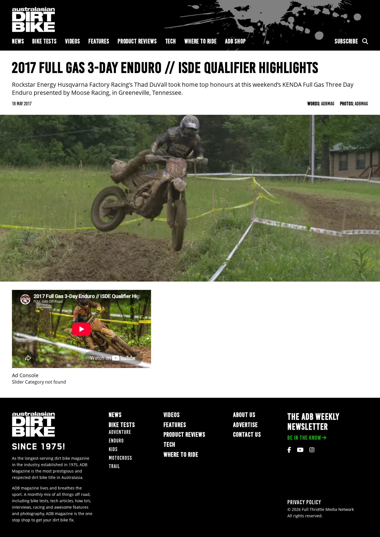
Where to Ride (200, 41)
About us (244, 415)
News (18, 41)
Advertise (245, 425)
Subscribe (346, 41)
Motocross (120, 458)
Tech (170, 41)
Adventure (120, 432)
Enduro (116, 440)
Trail (114, 466)
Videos (72, 41)
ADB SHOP (235, 41)
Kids (113, 449)
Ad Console (25, 375)
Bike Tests (44, 41)
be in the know (304, 437)
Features (98, 41)
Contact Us (247, 434)
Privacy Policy (304, 502)
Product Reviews (137, 41)
